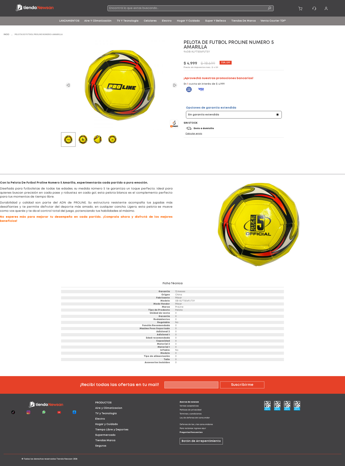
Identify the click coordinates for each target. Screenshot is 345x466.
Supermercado (105, 435)
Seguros (100, 446)
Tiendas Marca (105, 440)
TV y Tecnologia (106, 413)
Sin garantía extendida (203, 115)
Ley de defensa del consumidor (195, 418)
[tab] (130, 403)
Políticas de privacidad (190, 410)
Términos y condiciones (191, 414)
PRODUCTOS (103, 403)
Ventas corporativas (189, 406)
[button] (68, 85)
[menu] (172, 20)
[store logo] (48, 8)
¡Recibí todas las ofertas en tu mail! (119, 385)
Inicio (6, 34)
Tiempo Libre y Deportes (111, 430)
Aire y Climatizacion (108, 408)
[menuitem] (69, 20)
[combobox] (190, 8)
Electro (100, 419)
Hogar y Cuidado (106, 424)
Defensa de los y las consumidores (196, 424)
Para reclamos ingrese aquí (193, 428)
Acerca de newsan (189, 402)
